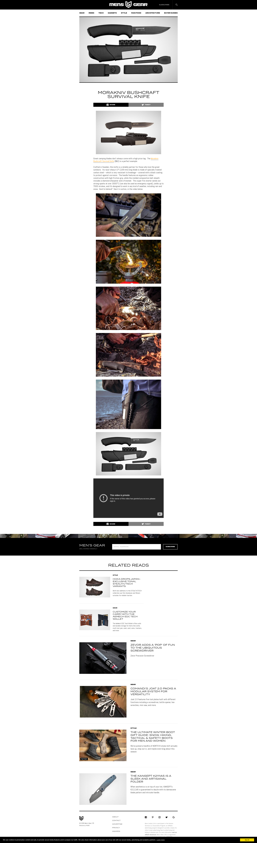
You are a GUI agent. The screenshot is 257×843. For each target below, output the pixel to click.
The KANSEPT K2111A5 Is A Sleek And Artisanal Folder (151, 779)
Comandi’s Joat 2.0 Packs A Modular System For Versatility (153, 691)
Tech (101, 13)
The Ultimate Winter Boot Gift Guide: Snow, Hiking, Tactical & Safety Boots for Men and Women (153, 736)
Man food (136, 13)
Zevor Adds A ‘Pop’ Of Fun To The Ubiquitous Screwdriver (153, 648)
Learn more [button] (161, 840)
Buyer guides (171, 13)
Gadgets (112, 13)
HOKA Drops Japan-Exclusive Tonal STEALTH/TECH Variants (127, 582)
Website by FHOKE (84, 825)
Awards (116, 831)
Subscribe (170, 547)
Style (124, 13)
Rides (91, 13)
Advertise (117, 824)
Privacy (116, 828)
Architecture (152, 13)
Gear (81, 13)
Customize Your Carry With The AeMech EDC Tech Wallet (125, 615)
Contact (116, 820)
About (115, 817)
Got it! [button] (247, 840)
